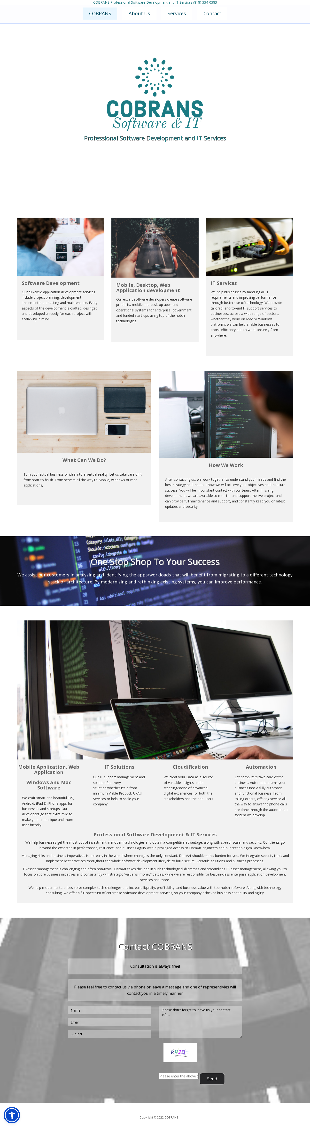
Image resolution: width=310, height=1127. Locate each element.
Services (177, 13)
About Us (139, 13)
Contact (212, 13)
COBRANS (100, 13)
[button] (12, 1115)
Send (212, 1079)
